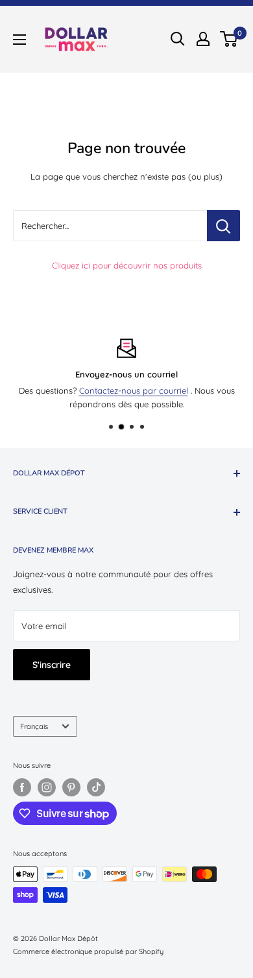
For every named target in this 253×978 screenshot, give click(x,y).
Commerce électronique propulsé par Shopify (88, 951)
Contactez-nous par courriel (133, 390)
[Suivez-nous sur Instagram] (47, 787)
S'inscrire (51, 665)
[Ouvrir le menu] (19, 39)
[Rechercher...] (223, 225)
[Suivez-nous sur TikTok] (96, 787)
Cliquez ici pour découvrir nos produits (127, 265)
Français (34, 726)
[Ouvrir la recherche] (178, 39)
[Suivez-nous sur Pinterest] (71, 787)
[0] (229, 39)
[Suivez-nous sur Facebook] (22, 787)
